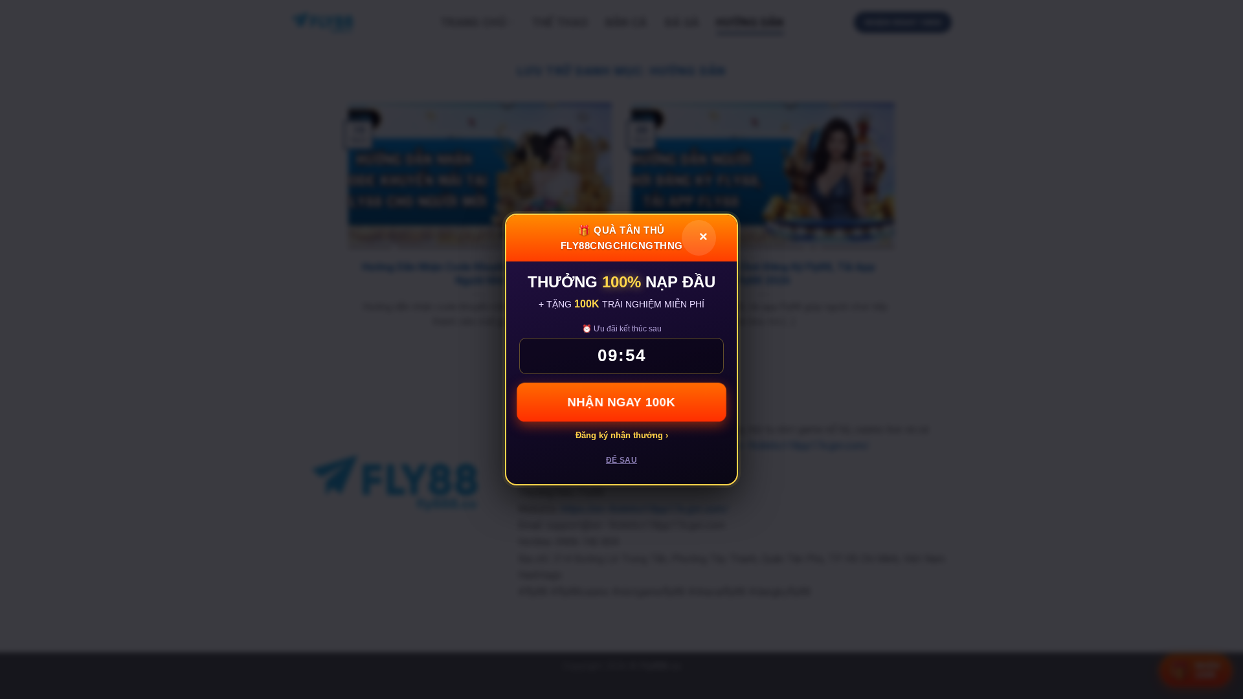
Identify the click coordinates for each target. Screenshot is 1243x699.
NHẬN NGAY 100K (621, 401)
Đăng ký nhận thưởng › (622, 435)
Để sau (621, 460)
